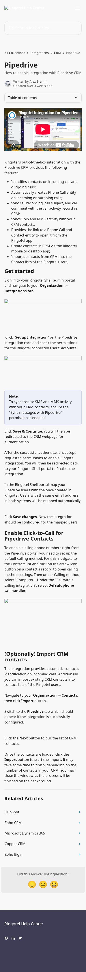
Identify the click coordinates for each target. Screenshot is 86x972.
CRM (57, 53)
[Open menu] (78, 7)
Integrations (39, 53)
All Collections (14, 53)
